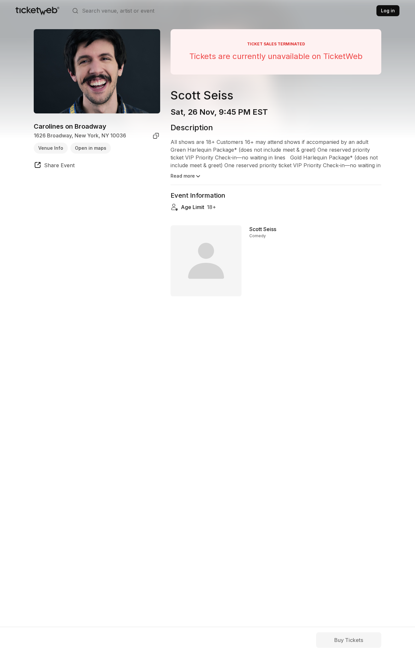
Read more (183, 176)
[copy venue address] (156, 136)
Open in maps (90, 148)
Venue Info (50, 148)
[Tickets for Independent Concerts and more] (37, 11)
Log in (388, 10)
